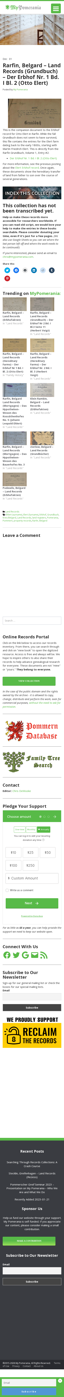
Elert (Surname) (30, 514)
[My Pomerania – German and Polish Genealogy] (23, 7)
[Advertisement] (32, 1085)
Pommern (8, 520)
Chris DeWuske (21, 791)
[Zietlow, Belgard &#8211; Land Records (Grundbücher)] (42, 438)
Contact (27, 1366)
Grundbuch (53, 514)
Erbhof (42, 514)
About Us (38, 1366)
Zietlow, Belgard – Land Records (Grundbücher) (41, 450)
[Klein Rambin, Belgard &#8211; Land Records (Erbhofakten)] (42, 390)
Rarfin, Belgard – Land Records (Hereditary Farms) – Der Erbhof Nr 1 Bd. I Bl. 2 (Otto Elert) (13, 362)
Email (6, 990)
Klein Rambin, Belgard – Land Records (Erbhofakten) (39, 404)
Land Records (12, 511)
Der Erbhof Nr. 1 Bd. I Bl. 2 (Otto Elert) (33, 158)
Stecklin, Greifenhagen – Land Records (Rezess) (32, 1175)
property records (22, 520)
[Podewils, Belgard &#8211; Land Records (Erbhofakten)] (15, 479)
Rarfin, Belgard (39, 520)
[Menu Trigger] (56, 8)
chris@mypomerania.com (18, 256)
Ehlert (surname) (14, 514)
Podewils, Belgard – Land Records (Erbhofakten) (14, 491)
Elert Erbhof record (27, 167)
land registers (39, 517)
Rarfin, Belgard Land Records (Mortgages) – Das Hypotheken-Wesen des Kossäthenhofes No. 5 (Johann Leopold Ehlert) (15, 411)
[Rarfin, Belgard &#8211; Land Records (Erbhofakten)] (15, 304)
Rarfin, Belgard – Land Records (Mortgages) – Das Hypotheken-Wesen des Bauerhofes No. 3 (15, 455)
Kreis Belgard (9, 517)
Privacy (16, 1366)
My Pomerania (20, 89)
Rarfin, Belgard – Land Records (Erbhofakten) (13, 316)
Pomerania (52, 517)
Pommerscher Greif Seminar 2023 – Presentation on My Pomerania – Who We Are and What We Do (32, 1188)
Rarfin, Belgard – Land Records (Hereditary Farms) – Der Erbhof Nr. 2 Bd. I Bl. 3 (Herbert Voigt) (40, 364)
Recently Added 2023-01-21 (32, 1199)
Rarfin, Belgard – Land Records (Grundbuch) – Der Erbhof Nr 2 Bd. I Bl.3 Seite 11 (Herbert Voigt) (41, 321)
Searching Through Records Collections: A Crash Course (32, 1164)
